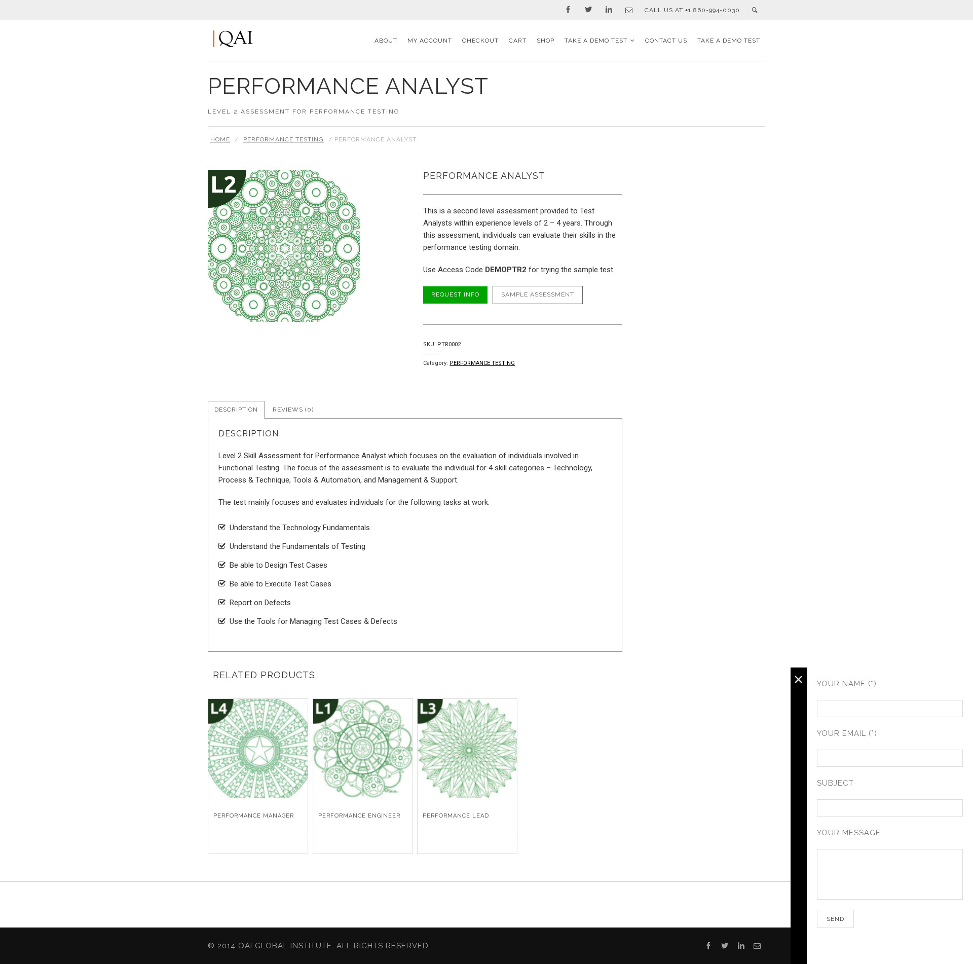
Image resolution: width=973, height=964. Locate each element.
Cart (518, 40)
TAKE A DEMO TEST (596, 40)
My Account (429, 40)
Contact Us (666, 40)
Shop (545, 40)
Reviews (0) (293, 409)
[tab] (236, 410)
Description (236, 409)
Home (220, 139)
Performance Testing (283, 139)
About (386, 40)
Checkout (480, 40)
